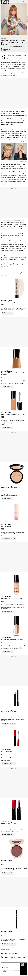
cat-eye (6, 72)
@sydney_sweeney (27, 19)
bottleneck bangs (5, 124)
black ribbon (22, 117)
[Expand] (22, 964)
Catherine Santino (6, 49)
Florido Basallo (16, 111)
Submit (4, 967)
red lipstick (18, 135)
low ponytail (8, 117)
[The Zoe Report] (4, 2)
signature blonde (15, 113)
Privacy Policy (3, 971)
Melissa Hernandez (13, 128)
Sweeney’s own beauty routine (10, 62)
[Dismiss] (26, 964)
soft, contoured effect (18, 248)
